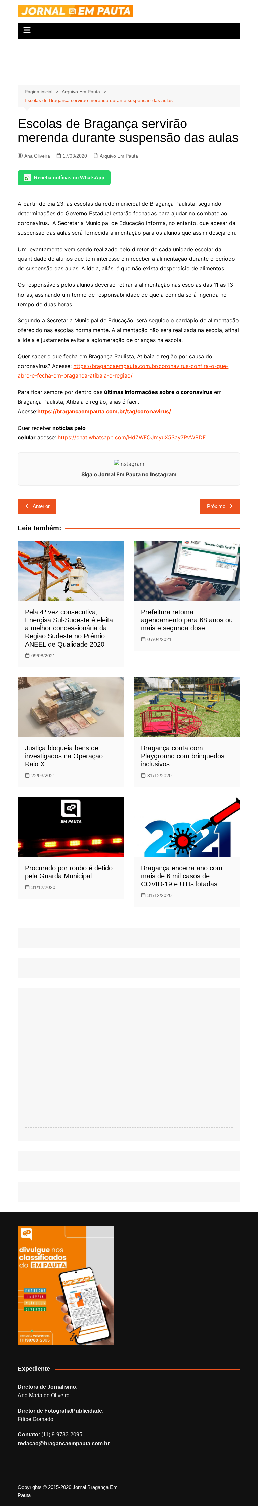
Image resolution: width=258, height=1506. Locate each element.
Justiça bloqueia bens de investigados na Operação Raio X (64, 756)
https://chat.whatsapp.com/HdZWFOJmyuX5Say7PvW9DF (132, 437)
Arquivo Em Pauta (119, 156)
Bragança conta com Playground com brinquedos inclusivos (182, 756)
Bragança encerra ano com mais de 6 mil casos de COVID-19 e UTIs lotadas (181, 876)
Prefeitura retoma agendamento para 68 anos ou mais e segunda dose (187, 620)
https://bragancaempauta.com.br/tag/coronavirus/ (104, 411)
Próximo (216, 506)
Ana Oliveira (37, 156)
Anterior (41, 506)
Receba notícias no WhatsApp (69, 177)
